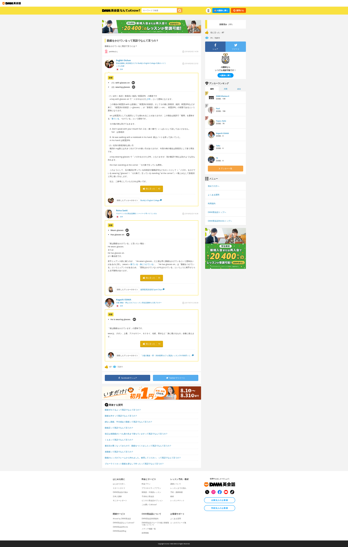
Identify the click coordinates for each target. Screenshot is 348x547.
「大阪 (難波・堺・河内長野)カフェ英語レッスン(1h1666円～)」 (165, 355)
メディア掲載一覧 (149, 529)
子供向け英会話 (148, 496)
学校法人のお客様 (219, 508)
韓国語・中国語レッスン (151, 492)
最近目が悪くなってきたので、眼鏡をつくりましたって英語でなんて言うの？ (138, 445)
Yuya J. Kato (221, 121)
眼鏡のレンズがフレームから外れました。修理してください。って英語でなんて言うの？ (143, 457)
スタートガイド (119, 488)
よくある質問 (213, 194)
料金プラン (146, 484)
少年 (149, 99)
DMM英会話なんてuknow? (123, 522)
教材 (172, 496)
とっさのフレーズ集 (178, 522)
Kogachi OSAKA (222, 133)
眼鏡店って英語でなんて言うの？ (119, 427)
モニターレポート (120, 500)
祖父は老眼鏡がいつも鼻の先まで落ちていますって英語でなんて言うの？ (136, 433)
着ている (115, 118)
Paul (218, 108)
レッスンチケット (177, 500)
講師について (175, 484)
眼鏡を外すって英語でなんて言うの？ (121, 415)
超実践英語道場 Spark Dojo (151, 289)
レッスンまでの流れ (178, 488)
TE (217, 158)
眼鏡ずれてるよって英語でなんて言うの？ (123, 409)
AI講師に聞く (222, 10)
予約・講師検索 (176, 492)
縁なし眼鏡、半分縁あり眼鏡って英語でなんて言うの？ (128, 421)
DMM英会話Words (120, 527)
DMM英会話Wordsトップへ (220, 221)
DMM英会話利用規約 (150, 518)
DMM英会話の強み (120, 492)
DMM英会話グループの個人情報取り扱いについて (155, 523)
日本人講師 (117, 496)
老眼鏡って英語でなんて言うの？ (119, 451)
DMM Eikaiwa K (222, 96)
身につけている (146, 264)
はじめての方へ (119, 484)
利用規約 (211, 203)
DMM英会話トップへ (217, 212)
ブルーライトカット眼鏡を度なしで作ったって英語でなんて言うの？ (134, 463)
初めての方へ (213, 186)
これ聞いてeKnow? (149, 504)
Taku (218, 145)
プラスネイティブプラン (151, 488)
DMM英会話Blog (119, 531)
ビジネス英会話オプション (152, 500)
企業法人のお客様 (219, 500)
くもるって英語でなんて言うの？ (119, 439)
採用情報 (145, 533)
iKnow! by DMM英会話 (122, 518)
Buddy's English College (149, 200)
